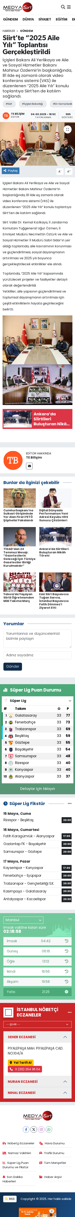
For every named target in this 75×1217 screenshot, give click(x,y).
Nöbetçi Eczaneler (21, 1143)
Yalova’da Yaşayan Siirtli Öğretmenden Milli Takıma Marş (18, 597)
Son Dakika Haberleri (13, 1179)
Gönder (12, 666)
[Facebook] (26, 1129)
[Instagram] (41, 1129)
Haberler (9, 31)
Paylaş (13, 170)
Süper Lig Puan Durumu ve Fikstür (16, 1165)
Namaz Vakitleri (19, 1153)
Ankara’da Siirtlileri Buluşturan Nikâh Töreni (54, 552)
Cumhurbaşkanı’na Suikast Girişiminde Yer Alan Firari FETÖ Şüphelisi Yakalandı (18, 515)
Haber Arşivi (53, 1177)
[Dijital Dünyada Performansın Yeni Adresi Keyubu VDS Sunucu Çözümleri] (55, 497)
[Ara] (63, 7)
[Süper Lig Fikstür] (70, 803)
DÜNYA (28, 19)
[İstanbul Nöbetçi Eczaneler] (70, 1012)
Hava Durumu (55, 1143)
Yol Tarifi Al (23, 1062)
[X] (33, 1129)
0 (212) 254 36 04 (27, 1069)
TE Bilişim (34, 457)
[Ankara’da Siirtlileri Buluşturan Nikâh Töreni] (55, 536)
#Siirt (9, 104)
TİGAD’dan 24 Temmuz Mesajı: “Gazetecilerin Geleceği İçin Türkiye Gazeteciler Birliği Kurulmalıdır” (19, 557)
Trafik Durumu (54, 1153)
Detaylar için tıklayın (37, 788)
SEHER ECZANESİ (22, 1037)
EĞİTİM (61, 19)
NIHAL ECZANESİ (21, 1092)
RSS (11, 1199)
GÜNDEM (10, 19)
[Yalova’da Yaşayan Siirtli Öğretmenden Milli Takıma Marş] (19, 581)
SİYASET (44, 19)
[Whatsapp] (49, 1129)
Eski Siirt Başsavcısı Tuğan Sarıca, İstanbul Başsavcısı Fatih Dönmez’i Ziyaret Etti (54, 600)
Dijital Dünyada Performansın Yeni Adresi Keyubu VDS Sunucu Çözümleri (53, 515)
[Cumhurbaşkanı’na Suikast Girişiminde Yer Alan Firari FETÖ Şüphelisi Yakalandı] (19, 497)
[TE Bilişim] (13, 460)
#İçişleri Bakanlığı (32, 104)
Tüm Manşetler (55, 1163)
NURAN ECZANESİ (23, 1081)
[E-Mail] (29, 466)
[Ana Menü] (69, 7)
